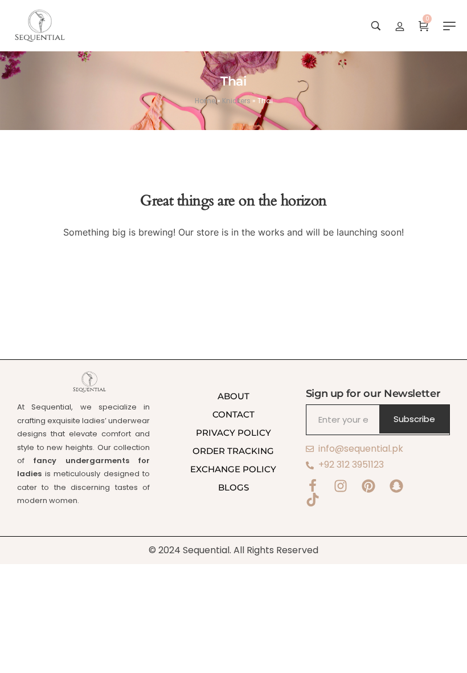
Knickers (236, 101)
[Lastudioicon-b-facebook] (312, 486)
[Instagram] (340, 486)
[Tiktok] (312, 499)
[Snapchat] (396, 486)
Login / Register (399, 25)
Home (205, 101)
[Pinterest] (368, 486)
